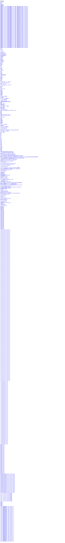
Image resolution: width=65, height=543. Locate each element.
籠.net (1, 62)
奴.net (1, 63)
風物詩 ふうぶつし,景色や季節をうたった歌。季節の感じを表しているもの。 (14, 6)
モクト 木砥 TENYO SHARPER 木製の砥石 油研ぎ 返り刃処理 (11, 155)
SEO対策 (2, 97)
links (1, 111)
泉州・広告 (2, 103)
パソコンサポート (3, 99)
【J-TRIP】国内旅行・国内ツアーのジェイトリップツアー (10, 186)
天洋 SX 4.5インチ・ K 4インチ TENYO (7, 153)
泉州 (1, 90)
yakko (1, 69)
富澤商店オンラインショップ (5, 202)
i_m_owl (1, 70)
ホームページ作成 (3, 96)
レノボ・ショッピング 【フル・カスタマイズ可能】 (10, 167)
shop (1, 79)
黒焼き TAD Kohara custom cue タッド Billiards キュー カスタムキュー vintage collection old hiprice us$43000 (19, 156)
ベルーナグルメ (3, 195)
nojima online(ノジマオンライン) (6, 169)
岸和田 (1, 91)
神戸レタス (2, 444)
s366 (1, 68)
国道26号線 (2, 104)
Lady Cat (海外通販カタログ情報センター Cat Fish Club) (10, 168)
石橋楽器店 (2, 172)
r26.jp (1, 58)
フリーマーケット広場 (4, 105)
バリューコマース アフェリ (5, 84)
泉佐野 (1, 122)
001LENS (2, 206)
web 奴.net (2, 61)
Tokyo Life (2, 210)
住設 (1, 48)
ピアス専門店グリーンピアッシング (6, 179)
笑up (1, 75)
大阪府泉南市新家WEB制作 (5, 101)
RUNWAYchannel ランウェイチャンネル (7, 473)
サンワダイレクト (3, 201)
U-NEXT (2, 203)
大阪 (1, 89)
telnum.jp (1, 56)
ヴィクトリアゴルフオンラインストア (7, 164)
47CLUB (1, 196)
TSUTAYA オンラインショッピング (6, 161)
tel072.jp (1, 59)
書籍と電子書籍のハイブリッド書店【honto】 (8, 183)
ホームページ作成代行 (4, 98)
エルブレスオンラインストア (5, 198)
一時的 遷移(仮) (3, 74)
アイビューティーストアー (5, 229)
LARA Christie (2, 204)
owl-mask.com (2, 52)
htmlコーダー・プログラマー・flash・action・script (9, 129)
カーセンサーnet (3, 170)
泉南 (1, 95)
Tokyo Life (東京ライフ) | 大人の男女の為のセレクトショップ (11, 184)
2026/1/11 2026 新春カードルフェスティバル (8, 110)
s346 (1, 67)
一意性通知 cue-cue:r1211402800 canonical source (8, 158)
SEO (1, 87)
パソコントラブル (3, 100)
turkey (1, 147)
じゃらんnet (2, 171)
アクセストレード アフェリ (5, 81)
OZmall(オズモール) (3, 176)
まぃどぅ (2, 51)
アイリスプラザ (3, 162)
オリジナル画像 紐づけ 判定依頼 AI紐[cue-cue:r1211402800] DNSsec (12, 157)
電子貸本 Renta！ (3, 188)
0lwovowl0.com (3, 55)
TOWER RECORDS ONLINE (5, 187)
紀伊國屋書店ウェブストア (5, 175)
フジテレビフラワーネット (5, 194)
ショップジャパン (3, 205)
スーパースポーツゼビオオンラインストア (8, 163)
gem (1, 71)
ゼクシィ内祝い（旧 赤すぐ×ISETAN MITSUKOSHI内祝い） (11, 182)
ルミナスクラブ (3, 197)
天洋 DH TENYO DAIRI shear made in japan (8, 154)
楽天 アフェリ (3, 83)
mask (1, 73)
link (1, 2)
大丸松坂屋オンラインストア (5, 181)
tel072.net (2, 60)
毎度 (1, 102)
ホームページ (2, 88)
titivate (1, 501)
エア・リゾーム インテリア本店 (6, 493)
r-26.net (1, 57)
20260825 (2, 1)
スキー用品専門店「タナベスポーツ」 (7, 506)
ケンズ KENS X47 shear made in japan (6, 152)
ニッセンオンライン (4, 166)
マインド (2, 50)
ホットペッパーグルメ (4, 178)
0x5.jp (1, 78)
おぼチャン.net (3, 53)
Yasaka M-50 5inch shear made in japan (6, 151)
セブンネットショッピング (5, 165)
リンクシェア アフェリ (4, 82)
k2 (0, 66)
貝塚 (1, 121)
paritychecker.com (3, 54)
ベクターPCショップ (4, 180)
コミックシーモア (3, 200)
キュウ (1, 49)
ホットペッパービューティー (5, 185)
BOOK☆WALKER (3, 199)
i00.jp (1, 77)
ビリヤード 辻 (2, 109)
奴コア (1, 64)
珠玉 (1, 65)
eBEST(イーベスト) (3, 177)
